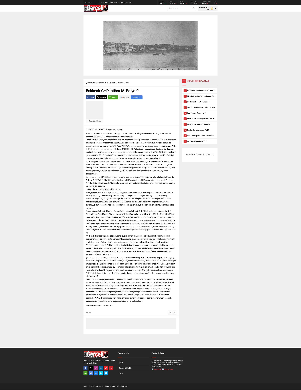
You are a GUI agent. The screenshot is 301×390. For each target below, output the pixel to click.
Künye (121, 373)
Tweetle (103, 97)
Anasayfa (91, 83)
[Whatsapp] (85, 373)
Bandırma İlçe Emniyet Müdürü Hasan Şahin (117, 2)
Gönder (114, 97)
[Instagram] (96, 368)
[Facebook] (85, 368)
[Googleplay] (101, 373)
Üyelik (121, 362)
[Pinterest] (111, 368)
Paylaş (92, 97)
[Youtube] (106, 368)
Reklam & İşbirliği (125, 368)
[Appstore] (96, 373)
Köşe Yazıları (101, 83)
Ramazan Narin (95, 121)
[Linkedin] (101, 368)
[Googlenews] (91, 373)
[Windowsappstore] (106, 373)
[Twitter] (91, 368)
